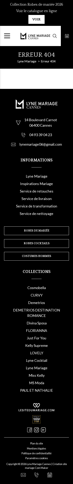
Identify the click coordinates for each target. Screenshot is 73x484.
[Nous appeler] (36, 475)
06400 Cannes (40, 125)
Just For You (36, 338)
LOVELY (36, 353)
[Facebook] (29, 429)
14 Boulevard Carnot (40, 120)
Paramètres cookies (36, 458)
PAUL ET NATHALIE (36, 390)
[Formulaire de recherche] (55, 36)
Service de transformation (36, 206)
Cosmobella (36, 287)
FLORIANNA (36, 330)
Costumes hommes (36, 256)
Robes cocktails (36, 243)
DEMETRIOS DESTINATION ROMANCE (36, 313)
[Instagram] (36, 429)
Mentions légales (36, 448)
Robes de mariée (36, 230)
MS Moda (36, 383)
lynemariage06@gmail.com (40, 144)
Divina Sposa (37, 323)
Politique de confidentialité (36, 453)
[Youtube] (43, 429)
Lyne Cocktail (36, 360)
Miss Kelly (37, 375)
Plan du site (36, 443)
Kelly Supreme (36, 345)
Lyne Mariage (36, 176)
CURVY (37, 295)
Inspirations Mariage (36, 183)
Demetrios (36, 302)
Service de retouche (36, 191)
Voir (36, 19)
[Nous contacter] (23, 475)
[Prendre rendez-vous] (67, 36)
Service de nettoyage (36, 213)
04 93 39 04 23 (40, 135)
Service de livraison (36, 198)
